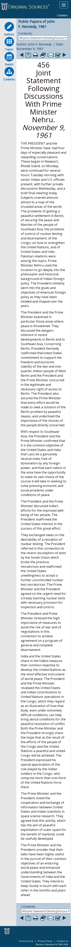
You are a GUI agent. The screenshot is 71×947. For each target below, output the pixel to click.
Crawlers (62, 15)
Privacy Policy (45, 940)
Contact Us (62, 940)
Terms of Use (26, 940)
